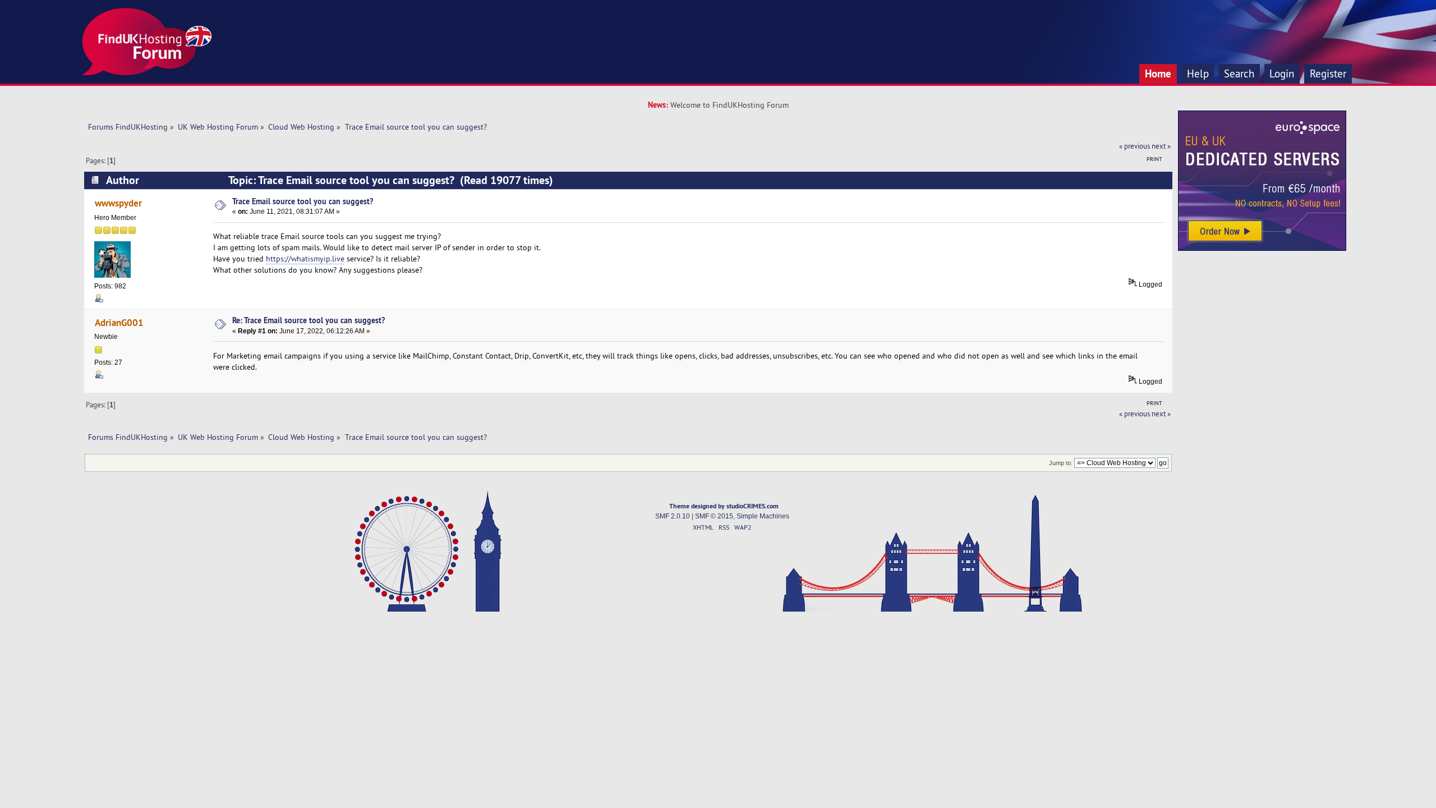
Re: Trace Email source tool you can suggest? (308, 320)
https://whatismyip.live (305, 259)
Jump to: (1061, 463)
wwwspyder (118, 202)
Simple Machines (763, 516)
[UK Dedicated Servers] (1262, 248)
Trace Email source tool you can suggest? (302, 201)
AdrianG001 (119, 322)
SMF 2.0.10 (672, 516)
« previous (1134, 145)
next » (1161, 145)
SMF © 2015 (714, 516)
